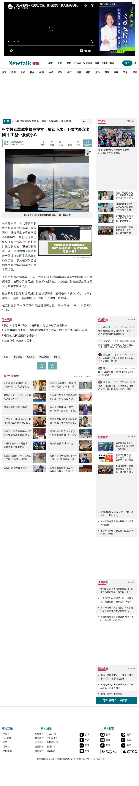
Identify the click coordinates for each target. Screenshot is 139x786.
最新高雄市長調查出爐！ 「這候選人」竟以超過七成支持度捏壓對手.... (17, 385)
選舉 (125, 72)
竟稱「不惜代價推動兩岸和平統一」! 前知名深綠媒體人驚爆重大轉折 (63, 457)
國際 (13, 72)
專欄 (116, 72)
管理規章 (51, 746)
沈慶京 (32, 255)
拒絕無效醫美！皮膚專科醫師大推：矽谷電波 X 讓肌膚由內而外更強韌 (63, 397)
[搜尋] (135, 63)
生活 (51, 72)
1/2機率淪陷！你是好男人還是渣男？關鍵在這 (17, 445)
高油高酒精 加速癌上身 (61, 443)
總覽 (50, 63)
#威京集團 (44, 357)
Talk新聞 (87, 63)
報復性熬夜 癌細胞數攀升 (17, 407)
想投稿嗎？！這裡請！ (116, 700)
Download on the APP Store (130, 751)
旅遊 (97, 72)
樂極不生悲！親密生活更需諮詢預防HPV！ (17, 397)
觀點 (69, 63)
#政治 (6, 357)
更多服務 (46, 728)
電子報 (6, 746)
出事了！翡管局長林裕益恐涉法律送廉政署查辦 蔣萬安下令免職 (17, 433)
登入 (127, 63)
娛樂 (60, 72)
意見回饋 (39, 746)
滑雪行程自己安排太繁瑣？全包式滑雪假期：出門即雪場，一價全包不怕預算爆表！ (63, 433)
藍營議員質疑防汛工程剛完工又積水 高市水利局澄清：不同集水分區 (17, 457)
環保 (107, 72)
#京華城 (18, 357)
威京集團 (16, 255)
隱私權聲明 (52, 742)
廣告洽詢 (51, 751)
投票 (5, 742)
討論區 (78, 63)
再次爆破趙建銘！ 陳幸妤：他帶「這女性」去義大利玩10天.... (63, 409)
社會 (32, 72)
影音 (135, 72)
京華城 (18, 227)
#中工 (57, 357)
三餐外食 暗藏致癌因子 (15, 468)
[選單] (4, 63)
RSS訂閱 (51, 734)
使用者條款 (52, 738)
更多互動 (7, 728)
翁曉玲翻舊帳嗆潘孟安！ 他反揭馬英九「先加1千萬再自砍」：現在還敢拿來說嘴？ (63, 470)
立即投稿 (39, 742)
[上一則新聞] (83, 121)
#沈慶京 (31, 357)
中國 (41, 72)
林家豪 (12, 142)
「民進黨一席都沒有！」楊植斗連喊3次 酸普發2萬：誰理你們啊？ (17, 421)
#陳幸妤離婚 (108, 63)
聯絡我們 (39, 738)
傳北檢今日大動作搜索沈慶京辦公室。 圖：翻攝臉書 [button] (47, 215)
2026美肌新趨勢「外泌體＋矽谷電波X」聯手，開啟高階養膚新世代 (63, 385)
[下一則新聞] (89, 121)
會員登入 (39, 751)
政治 (4, 72)
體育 (79, 72)
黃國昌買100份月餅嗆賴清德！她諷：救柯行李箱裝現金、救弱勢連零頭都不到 (63, 421)
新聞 (60, 63)
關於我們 (39, 734)
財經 (23, 72)
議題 (97, 63)
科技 (88, 72)
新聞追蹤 (7, 751)
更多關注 (109, 728)
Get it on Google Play (109, 751)
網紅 (69, 72)
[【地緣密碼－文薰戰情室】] (117, 29)
